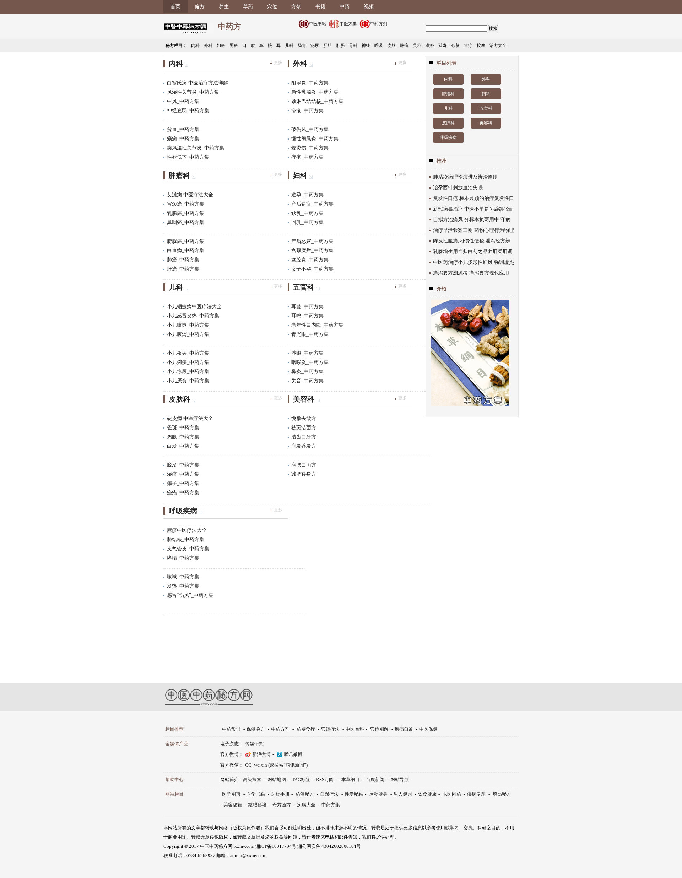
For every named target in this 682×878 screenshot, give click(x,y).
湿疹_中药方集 (183, 474)
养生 (224, 6)
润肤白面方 (303, 465)
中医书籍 (317, 23)
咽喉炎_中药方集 (310, 362)
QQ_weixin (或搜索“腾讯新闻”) (276, 765)
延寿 (442, 45)
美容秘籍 (232, 804)
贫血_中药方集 (183, 129)
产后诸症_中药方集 (312, 204)
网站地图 (276, 779)
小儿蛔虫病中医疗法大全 (194, 306)
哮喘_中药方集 (183, 558)
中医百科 (355, 729)
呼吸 (378, 45)
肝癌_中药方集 (183, 269)
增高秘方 (502, 794)
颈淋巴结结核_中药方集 (317, 101)
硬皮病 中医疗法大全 (190, 418)
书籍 (320, 6)
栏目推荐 (174, 729)
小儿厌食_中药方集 (188, 380)
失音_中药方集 (307, 380)
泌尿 (314, 45)
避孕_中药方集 (307, 194)
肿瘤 (404, 45)
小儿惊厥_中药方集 (188, 371)
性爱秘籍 (354, 794)
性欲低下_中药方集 (188, 157)
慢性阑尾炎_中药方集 (315, 138)
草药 (248, 6)
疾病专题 (476, 794)
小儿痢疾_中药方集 (188, 362)
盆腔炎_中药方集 (310, 259)
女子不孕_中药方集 (312, 269)
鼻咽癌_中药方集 (185, 222)
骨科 (353, 45)
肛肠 (340, 45)
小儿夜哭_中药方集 (188, 353)
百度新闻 (375, 779)
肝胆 (327, 45)
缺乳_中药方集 (307, 213)
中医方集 (348, 23)
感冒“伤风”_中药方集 (190, 595)
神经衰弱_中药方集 (188, 110)
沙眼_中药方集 (307, 353)
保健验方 (256, 729)
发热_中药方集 (183, 586)
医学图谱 (231, 794)
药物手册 (280, 794)
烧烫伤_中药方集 (310, 148)
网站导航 (399, 779)
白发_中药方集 (183, 446)
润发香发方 (303, 446)
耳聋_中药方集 (307, 306)
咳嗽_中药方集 (183, 576)
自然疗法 (329, 794)
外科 (208, 45)
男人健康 (403, 794)
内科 (195, 45)
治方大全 (498, 45)
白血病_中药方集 (185, 250)
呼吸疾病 (183, 511)
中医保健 (428, 729)
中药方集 (330, 804)
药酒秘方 (305, 794)
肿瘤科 (179, 175)
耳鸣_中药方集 (307, 315)
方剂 (296, 6)
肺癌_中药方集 (183, 259)
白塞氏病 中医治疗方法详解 (197, 83)
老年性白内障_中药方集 (317, 325)
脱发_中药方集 (183, 465)
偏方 (200, 6)
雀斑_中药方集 (183, 427)
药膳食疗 (306, 729)
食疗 (468, 45)
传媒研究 (254, 743)
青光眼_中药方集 (310, 334)
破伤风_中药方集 (310, 129)
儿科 (289, 45)
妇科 (221, 45)
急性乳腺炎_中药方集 (315, 92)
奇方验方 (281, 804)
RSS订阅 (325, 779)
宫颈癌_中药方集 (185, 204)
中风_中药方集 (183, 101)
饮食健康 (427, 794)
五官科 (303, 287)
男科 (233, 45)
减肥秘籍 (257, 804)
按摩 (481, 45)
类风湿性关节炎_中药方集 (195, 148)
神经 (366, 45)
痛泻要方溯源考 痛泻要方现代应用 (471, 273)
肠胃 (302, 45)
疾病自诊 (404, 729)
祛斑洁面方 (303, 427)
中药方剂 (378, 23)
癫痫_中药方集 (183, 138)
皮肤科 (179, 399)
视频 (369, 6)
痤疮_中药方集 (183, 492)
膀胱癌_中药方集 (185, 241)
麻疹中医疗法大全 (187, 530)
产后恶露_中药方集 (312, 241)
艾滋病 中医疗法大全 (190, 194)
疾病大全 (306, 804)
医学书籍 (256, 794)
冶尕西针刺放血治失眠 (458, 187)
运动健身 (378, 794)
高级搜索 (252, 779)
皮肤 (391, 45)
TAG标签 (301, 779)
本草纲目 (350, 779)
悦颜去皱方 (303, 418)
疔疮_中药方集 (307, 157)
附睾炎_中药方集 (310, 83)
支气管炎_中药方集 (188, 548)
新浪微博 (261, 754)
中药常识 (231, 729)
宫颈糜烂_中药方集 (312, 250)
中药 (345, 6)
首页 (175, 6)
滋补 (430, 45)
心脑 (455, 45)
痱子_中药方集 (183, 483)
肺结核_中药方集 (185, 539)
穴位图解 (379, 729)
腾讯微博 (293, 754)
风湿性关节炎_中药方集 (193, 92)
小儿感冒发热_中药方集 (193, 315)
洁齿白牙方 (303, 437)
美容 (417, 45)
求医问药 (452, 794)
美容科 (303, 399)
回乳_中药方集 (307, 222)
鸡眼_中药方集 (183, 437)
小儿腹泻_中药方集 (188, 334)
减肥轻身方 (303, 474)
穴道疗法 (330, 729)
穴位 (272, 6)
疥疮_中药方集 (307, 110)
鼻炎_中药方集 (307, 371)
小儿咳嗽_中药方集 (188, 325)
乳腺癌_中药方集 (185, 213)
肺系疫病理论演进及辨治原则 (465, 177)
